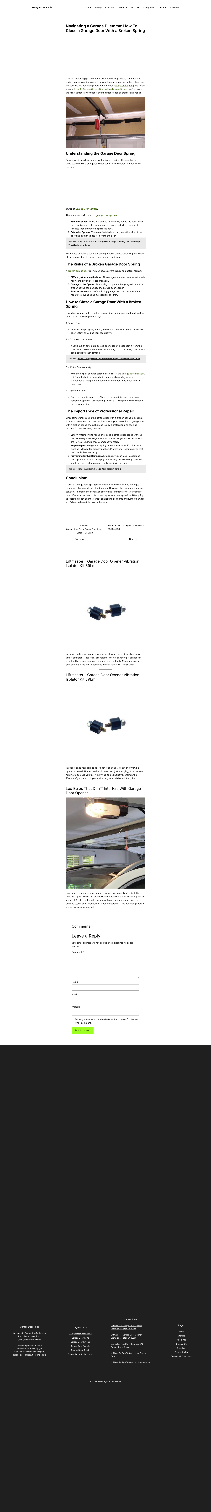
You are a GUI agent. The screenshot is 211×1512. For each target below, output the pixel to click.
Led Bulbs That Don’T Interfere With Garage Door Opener (103, 790)
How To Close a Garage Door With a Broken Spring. (100, 89)
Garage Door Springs (86, 208)
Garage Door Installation (80, 1333)
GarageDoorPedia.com (110, 1381)
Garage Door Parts (75, 529)
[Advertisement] (105, 57)
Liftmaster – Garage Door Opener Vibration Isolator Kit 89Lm (102, 563)
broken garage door (78, 271)
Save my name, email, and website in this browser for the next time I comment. (107, 1021)
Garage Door (138, 525)
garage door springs (106, 215)
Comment (78, 952)
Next (131, 539)
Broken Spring (114, 525)
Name (75, 982)
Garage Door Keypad (80, 1342)
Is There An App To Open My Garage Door (130, 1362)
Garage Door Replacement (80, 1354)
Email (75, 994)
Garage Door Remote (80, 1346)
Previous (79, 539)
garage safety (113, 528)
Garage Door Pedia (42, 7)
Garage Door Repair (94, 529)
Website (76, 1007)
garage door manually (133, 373)
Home (88, 7)
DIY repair (126, 525)
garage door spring (124, 85)
